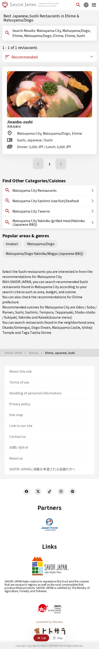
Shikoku (34, 352)
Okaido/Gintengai (16, 327)
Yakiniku (24, 317)
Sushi (19, 312)
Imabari (12, 243)
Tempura (46, 312)
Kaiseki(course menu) (55, 317)
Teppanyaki (64, 312)
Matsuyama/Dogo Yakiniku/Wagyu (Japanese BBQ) (44, 253)
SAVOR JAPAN (14, 352)
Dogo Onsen (40, 327)
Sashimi (31, 312)
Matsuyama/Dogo (41, 243)
